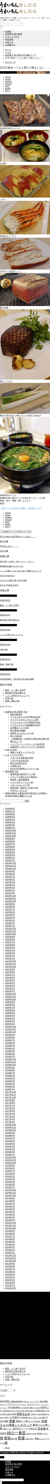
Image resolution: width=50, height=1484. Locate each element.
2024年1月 (10, 893)
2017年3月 (10, 1116)
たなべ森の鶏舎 (41, 1401)
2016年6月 (10, 1141)
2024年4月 (10, 885)
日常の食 (9, 698)
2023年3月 (10, 920)
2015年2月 (10, 1185)
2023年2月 (10, 923)
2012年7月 (10, 1269)
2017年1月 (10, 1122)
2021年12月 (10, 961)
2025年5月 (10, 849)
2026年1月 (10, 828)
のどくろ (3, 1405)
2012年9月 (10, 1264)
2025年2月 (10, 858)
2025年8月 (10, 841)
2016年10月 (10, 1130)
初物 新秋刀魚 (12, 701)
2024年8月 (10, 874)
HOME (8, 31)
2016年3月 (10, 1149)
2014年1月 (10, 1220)
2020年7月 (10, 1007)
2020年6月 (10, 1010)
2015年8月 (10, 1168)
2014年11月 (10, 1193)
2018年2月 (10, 1086)
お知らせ (9, 42)
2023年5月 (10, 915)
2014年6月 (10, 1206)
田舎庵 (42, 1428)
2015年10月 (10, 1163)
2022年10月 (10, 934)
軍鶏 (7, 1438)
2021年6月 (10, 977)
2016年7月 (10, 1138)
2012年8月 (10, 1266)
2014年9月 (10, 1198)
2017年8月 (10, 1103)
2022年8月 (10, 939)
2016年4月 (10, 1146)
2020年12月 (10, 994)
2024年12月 (10, 863)
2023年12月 (10, 896)
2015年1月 (10, 1187)
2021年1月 (10, 991)
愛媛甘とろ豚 (22, 1421)
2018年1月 (10, 1089)
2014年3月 (10, 1215)
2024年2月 (10, 890)
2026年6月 (10, 814)
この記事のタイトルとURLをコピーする (16, 532)
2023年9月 (10, 904)
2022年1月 (10, 958)
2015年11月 (10, 1160)
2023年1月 (10, 926)
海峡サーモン (7, 1429)
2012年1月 (10, 1285)
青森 (21, 1438)
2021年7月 (10, 975)
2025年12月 (10, 830)
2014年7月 (10, 1204)
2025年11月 (10, 833)
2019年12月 (10, 1027)
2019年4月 (10, 1048)
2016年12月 (10, 1125)
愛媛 (12, 1421)
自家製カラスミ (42, 1434)
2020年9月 (10, 1002)
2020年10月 (10, 999)
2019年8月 (10, 1037)
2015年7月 (10, 1171)
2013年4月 (10, 1244)
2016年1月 (10, 1155)
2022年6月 (10, 945)
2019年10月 (10, 1032)
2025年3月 (10, 855)
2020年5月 (10, 1013)
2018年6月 (10, 1076)
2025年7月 (10, 844)
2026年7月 (10, 811)
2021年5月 (10, 980)
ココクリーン (33, 1404)
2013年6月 (10, 1239)
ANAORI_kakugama (11, 1401)
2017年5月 (10, 1111)
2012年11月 (10, 1258)
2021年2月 (10, 988)
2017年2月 (10, 1119)
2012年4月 (10, 1277)
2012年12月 (10, 1255)
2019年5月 (10, 1046)
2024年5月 (10, 882)
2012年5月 (10, 1274)
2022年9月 (10, 937)
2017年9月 (10, 1100)
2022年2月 (10, 956)
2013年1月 (10, 1253)
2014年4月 (10, 1212)
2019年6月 (10, 1043)
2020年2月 (10, 1021)
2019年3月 (10, 1051)
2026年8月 (10, 809)
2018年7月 (10, 1073)
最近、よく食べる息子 (15, 690)
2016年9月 (10, 1133)
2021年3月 (10, 986)
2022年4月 (10, 950)
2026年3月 (10, 822)
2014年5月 (10, 1209)
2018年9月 (10, 1067)
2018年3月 (10, 1084)
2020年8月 (10, 1005)
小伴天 (6, 1418)
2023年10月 (10, 901)
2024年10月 (10, 869)
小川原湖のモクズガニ (28, 1417)
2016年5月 (10, 1144)
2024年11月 (10, 866)
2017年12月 (10, 1092)
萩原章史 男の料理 (13, 34)
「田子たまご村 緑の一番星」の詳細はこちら (21, 508)
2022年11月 (10, 931)
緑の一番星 (16, 1433)
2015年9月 (10, 1165)
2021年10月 (10, 967)
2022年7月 (10, 942)
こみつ (32, 1401)
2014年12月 (10, 1190)
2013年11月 (10, 1225)
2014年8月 (10, 1201)
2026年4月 (10, 819)
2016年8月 (10, 1136)
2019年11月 (10, 1029)
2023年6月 (10, 912)
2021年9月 (10, 969)
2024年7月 (10, 877)
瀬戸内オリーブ (20, 1428)
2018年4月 (10, 1081)
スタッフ (5, 1407)
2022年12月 (10, 928)
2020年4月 (10, 1016)
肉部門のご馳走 (31, 1433)
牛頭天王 (32, 1429)
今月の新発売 (24, 1407)
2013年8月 (10, 1234)
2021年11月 (10, 964)
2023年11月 (10, 898)
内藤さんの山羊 (34, 1408)
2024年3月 (10, 888)
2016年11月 (10, 1127)
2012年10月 (10, 1261)
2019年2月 (10, 1054)
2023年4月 (10, 918)
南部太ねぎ (23, 1413)
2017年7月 (10, 1106)
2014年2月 (10, 1217)
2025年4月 (10, 852)
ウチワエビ (22, 1405)
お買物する (10, 45)
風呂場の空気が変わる (15, 693)
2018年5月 (10, 1078)
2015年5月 (10, 1176)
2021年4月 (10, 983)
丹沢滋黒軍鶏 (14, 1407)
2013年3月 (10, 1247)
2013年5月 (10, 1242)
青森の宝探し (30, 1439)
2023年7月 (10, 909)
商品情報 (9, 39)
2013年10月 (10, 1228)
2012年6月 (10, 1272)
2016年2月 (10, 1152)
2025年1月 (10, 860)
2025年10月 (10, 836)
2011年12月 (10, 1288)
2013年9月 (10, 1231)
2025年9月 (10, 839)
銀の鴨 (14, 1439)
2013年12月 (10, 1223)
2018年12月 (10, 1059)
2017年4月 (10, 1114)
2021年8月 (10, 972)
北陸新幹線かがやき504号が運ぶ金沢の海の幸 (19, 1411)
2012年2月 (10, 1283)
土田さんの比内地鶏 (38, 1414)
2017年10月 (10, 1097)
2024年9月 (10, 871)
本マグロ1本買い (34, 1421)
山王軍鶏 (42, 1418)
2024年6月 (10, 879)
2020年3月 (10, 1018)
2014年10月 (10, 1195)
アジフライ (12, 1404)
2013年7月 (10, 1236)
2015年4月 (10, 1179)
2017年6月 (10, 1108)
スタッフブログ (12, 37)
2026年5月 (10, 817)
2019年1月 (10, 1056)
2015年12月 (10, 1157)
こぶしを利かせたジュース (17, 695)
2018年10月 (10, 1065)
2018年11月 (10, 1062)
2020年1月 (10, 1024)
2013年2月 (10, 1250)
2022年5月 (10, 948)
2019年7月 (10, 1040)
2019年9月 (10, 1035)
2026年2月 (10, 825)
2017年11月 (10, 1095)
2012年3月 (10, 1280)
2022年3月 (10, 953)
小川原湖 (13, 1417)
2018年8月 (10, 1070)
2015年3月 (10, 1182)
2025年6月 (10, 847)
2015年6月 (10, 1174)
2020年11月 (10, 997)
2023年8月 (10, 907)
